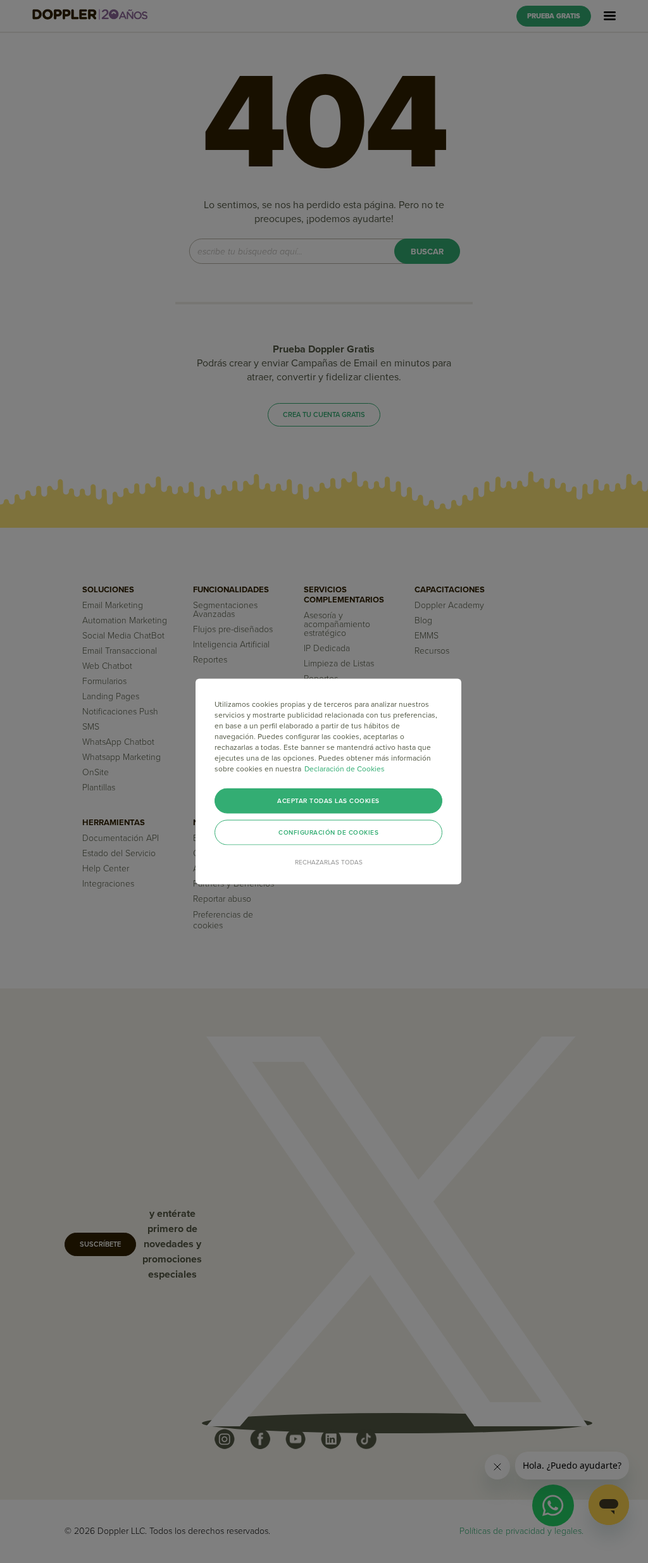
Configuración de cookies (328, 833)
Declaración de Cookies (344, 768)
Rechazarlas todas (329, 862)
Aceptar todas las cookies (328, 801)
